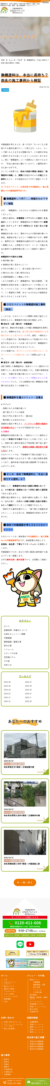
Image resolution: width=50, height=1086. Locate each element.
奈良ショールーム (36, 1029)
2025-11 (28, 697)
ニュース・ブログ (15, 60)
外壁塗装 (8, 637)
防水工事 (8, 645)
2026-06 (7, 685)
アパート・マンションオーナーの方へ (13, 1025)
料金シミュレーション (38, 1006)
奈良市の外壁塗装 (36, 1041)
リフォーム (9, 649)
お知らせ (8, 664)
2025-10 (7, 701)
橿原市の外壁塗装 (36, 1046)
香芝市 (6, 1062)
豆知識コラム (10, 657)
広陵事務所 (34, 1022)
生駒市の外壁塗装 (36, 1044)
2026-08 (7, 681)
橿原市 (6, 1067)
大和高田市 (8, 1069)
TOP (2, 60)
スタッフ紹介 (9, 994)
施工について (9, 986)
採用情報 (7, 999)
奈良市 (6, 1059)
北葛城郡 (7, 1074)
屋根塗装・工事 (39, 984)
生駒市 (6, 1064)
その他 (7, 660)
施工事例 (5, 1054)
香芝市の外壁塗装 (36, 1049)
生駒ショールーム (36, 1024)
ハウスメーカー (10, 991)
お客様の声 (34, 1011)
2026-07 (28, 681)
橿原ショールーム (36, 1027)
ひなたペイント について (10, 983)
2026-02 (7, 693)
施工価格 (33, 995)
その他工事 (37, 992)
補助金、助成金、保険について (39, 998)
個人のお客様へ (10, 1028)
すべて (7, 626)
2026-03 (28, 689)
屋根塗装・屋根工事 (12, 641)
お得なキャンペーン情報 (14, 633)
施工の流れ (34, 1009)
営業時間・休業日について (15, 630)
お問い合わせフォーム (12, 1022)
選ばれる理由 (9, 989)
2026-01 (28, 693)
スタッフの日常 (10, 653)
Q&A (6, 1001)
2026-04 (7, 689)
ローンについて (36, 1001)
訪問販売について (36, 1004)
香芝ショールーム (36, 1032)
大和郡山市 (8, 1072)
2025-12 (7, 697)
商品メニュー (35, 979)
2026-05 (28, 685)
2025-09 (28, 701)
